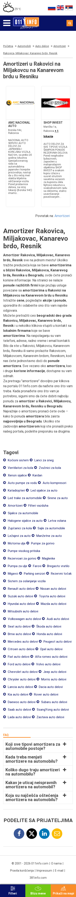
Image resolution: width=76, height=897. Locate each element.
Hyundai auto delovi (21, 604)
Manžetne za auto (48, 536)
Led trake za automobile (24, 498)
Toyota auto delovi (51, 596)
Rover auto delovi (45, 694)
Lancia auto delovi (20, 687)
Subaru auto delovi (53, 702)
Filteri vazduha (37, 505)
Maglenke (48, 558)
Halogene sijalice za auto (25, 521)
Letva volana (57, 521)
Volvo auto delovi (47, 664)
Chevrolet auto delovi (22, 672)
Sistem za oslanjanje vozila (26, 581)
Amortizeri (62, 216)
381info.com (38, 877)
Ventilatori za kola (20, 468)
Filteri (12, 893)
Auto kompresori (54, 483)
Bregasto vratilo (57, 566)
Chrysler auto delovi (21, 679)
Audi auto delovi (57, 619)
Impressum (44, 870)
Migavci (12, 573)
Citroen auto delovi (20, 649)
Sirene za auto (57, 498)
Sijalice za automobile (22, 513)
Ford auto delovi (18, 664)
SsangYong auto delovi (52, 709)
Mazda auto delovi (53, 604)
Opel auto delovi (50, 649)
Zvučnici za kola (49, 468)
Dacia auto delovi (50, 687)
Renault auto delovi (21, 589)
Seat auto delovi (19, 626)
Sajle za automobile (51, 528)
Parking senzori (34, 573)
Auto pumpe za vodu (22, 483)
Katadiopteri (16, 490)
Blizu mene (38, 893)
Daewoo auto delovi (21, 702)
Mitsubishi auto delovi (22, 611)
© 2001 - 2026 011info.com (30, 863)
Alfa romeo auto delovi (50, 657)
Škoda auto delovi (48, 626)
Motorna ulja (16, 543)
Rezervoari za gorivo (21, 558)
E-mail (59, 870)
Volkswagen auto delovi (24, 619)
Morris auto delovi (53, 679)
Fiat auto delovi (18, 657)
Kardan (37, 475)
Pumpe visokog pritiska (23, 551)
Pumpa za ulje (17, 566)
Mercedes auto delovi (22, 641)
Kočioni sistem (18, 460)
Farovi (36, 566)
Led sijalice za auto (43, 490)
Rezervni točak (61, 573)
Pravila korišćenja (22, 870)
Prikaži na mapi (63, 893)
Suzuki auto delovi (20, 596)
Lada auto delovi (19, 717)
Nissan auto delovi (52, 589)
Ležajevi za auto (19, 536)
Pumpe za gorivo (42, 543)
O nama (56, 863)
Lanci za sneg (44, 460)
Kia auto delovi (17, 694)
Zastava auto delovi (50, 717)
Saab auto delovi (19, 709)
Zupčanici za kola (19, 528)
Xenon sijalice (17, 475)
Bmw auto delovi (19, 634)
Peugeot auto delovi (57, 641)
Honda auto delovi (49, 634)
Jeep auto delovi (54, 672)
